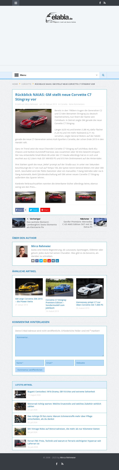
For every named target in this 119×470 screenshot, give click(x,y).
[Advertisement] (59, 45)
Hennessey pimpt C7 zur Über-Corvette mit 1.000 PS (89, 303)
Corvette (64, 104)
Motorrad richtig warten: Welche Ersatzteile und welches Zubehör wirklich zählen (64, 405)
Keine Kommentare (76, 104)
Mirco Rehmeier (31, 104)
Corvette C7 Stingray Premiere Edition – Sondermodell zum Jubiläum (56, 304)
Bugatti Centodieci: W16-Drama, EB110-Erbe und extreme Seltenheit (61, 391)
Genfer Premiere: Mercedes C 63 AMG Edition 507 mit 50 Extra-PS (77, 224)
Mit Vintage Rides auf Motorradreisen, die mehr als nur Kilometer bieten (64, 428)
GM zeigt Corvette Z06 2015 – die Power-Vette (29, 300)
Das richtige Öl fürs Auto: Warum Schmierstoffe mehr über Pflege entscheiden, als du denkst (60, 417)
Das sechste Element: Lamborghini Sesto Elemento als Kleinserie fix (42, 224)
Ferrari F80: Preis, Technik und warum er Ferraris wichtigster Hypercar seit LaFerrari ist (64, 442)
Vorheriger (35, 219)
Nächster (84, 219)
